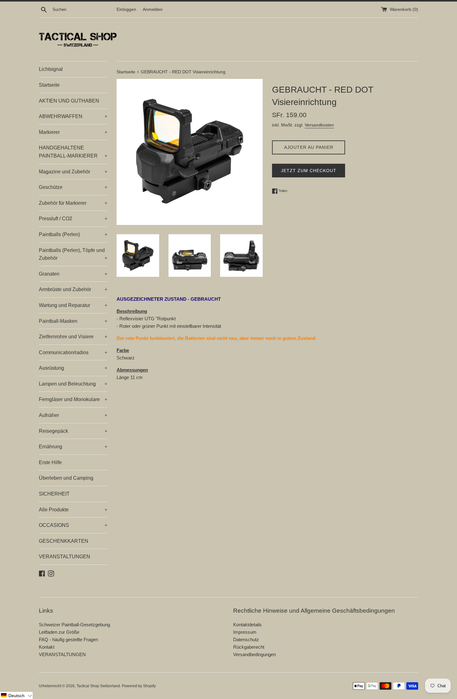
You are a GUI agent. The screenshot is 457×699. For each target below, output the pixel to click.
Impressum (244, 632)
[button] (16, 695)
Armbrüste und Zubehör (73, 289)
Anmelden (153, 9)
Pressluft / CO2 (73, 218)
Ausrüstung (73, 368)
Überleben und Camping (66, 478)
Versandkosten (319, 124)
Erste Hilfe (50, 462)
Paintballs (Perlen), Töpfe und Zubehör (73, 254)
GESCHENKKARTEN (63, 541)
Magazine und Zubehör (73, 171)
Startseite (49, 85)
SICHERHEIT (54, 493)
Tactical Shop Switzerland (98, 686)
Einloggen (126, 9)
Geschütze (73, 187)
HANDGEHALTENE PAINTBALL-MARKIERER (73, 151)
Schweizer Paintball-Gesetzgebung (74, 624)
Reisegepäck (73, 431)
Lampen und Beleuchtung (73, 383)
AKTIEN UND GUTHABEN (69, 100)
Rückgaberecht (248, 647)
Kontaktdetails (247, 624)
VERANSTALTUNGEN (64, 556)
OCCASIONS (73, 525)
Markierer (73, 132)
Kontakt (46, 647)
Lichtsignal (51, 69)
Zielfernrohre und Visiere (73, 336)
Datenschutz (246, 639)
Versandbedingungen (254, 654)
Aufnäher (73, 415)
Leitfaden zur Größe (59, 632)
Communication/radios (73, 352)
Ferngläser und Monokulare (73, 399)
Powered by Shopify (139, 686)
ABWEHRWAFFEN (73, 116)
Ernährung (73, 446)
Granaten (73, 273)
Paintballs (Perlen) (73, 234)
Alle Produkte (73, 509)
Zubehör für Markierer (73, 203)
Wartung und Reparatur (73, 305)
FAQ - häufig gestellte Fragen (68, 639)
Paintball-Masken (73, 321)
